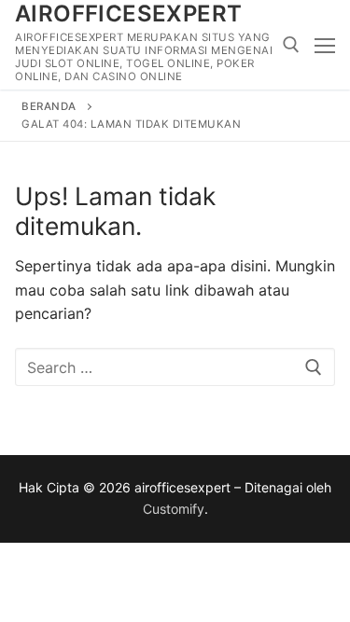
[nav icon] (325, 44)
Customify (173, 509)
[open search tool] (291, 44)
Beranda (49, 106)
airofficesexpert (128, 13)
